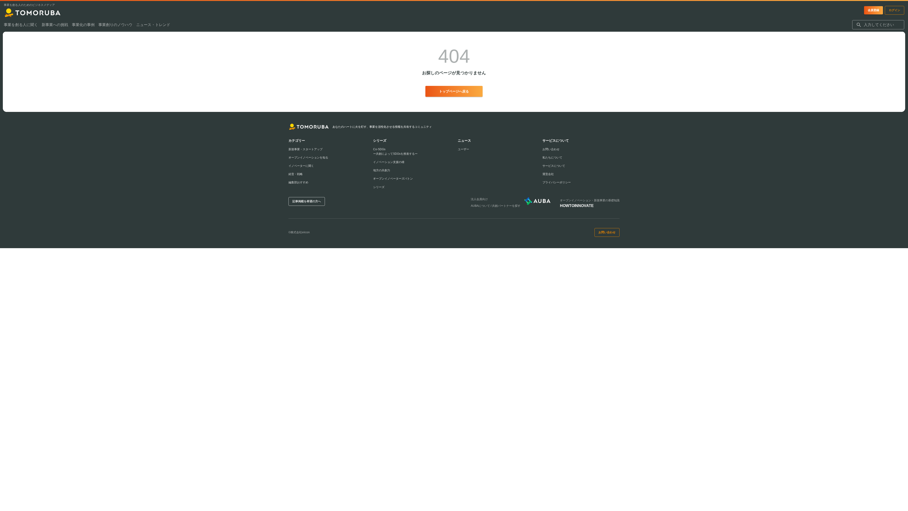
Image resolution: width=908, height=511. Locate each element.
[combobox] (878, 25)
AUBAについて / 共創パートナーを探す (495, 205)
